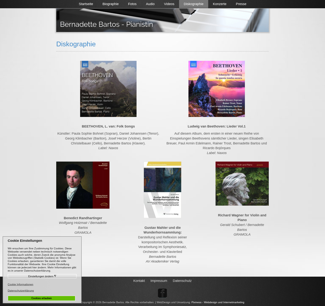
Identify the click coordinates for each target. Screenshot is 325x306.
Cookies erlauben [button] (41, 298)
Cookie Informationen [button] (20, 284)
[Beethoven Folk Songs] (108, 89)
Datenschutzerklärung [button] (21, 290)
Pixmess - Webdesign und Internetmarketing (217, 302)
